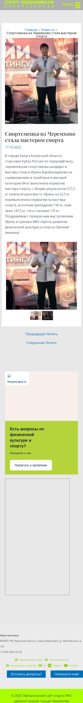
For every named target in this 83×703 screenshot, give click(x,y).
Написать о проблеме (31, 465)
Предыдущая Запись (41, 334)
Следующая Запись (42, 342)
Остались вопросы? (26, 674)
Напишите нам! (67, 674)
